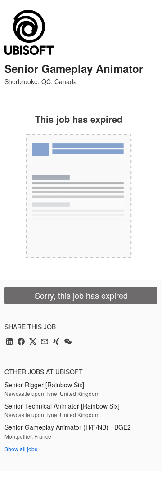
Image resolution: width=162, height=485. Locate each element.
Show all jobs (20, 449)
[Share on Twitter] (32, 342)
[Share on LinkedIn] (9, 342)
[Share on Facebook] (21, 342)
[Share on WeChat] (68, 342)
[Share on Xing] (56, 342)
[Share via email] (44, 342)
